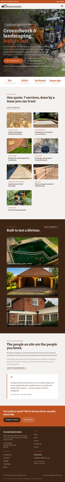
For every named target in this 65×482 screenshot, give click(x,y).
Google (60, 475)
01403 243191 (60, 1)
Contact (36, 447)
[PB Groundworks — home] (11, 6)
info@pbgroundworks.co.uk (42, 458)
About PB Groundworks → (16, 368)
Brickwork (6, 458)
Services (36, 441)
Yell (57, 475)
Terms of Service (36, 478)
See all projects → (51, 227)
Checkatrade (52, 475)
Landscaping (6, 464)
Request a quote (12, 419)
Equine (5, 467)
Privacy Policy (28, 478)
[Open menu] (62, 6)
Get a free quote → (13, 61)
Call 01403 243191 (36, 61)
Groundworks (7, 455)
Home (35, 434)
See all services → (14, 107)
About (35, 438)
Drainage (5, 461)
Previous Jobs (37, 444)
